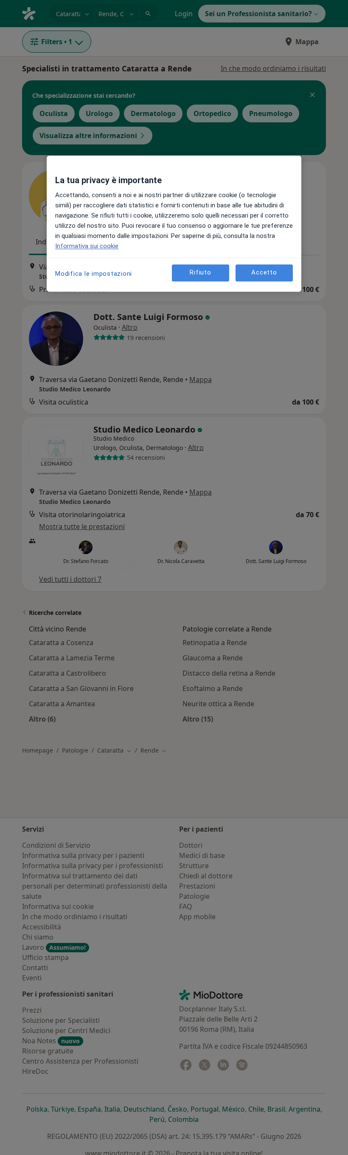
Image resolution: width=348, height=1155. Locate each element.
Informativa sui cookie (86, 246)
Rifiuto (200, 273)
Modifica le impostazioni (93, 273)
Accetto (264, 273)
